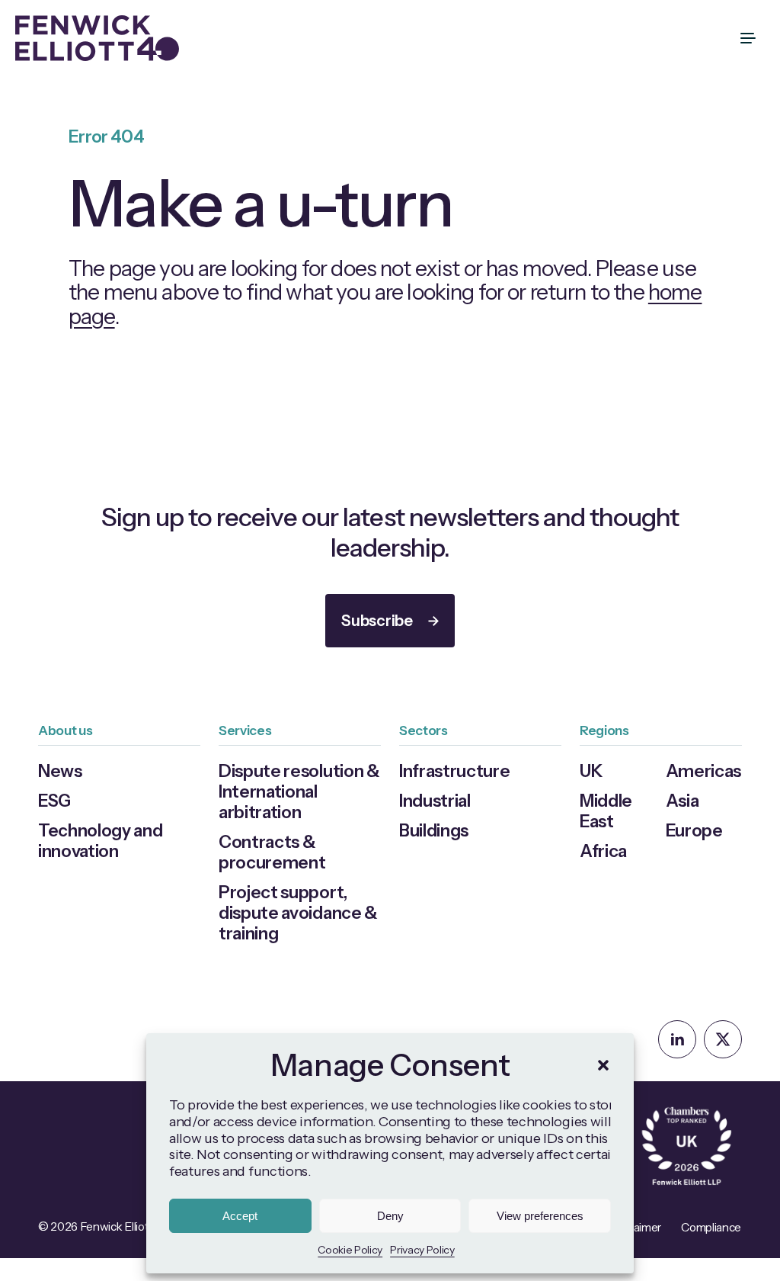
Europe (694, 830)
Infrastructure (454, 771)
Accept (239, 1215)
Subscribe (376, 621)
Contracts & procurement (272, 852)
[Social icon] (677, 1039)
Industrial (435, 800)
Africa (603, 851)
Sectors (423, 730)
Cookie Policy (350, 1250)
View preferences (540, 1215)
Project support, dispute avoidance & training (298, 912)
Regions (604, 730)
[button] (603, 1065)
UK (591, 771)
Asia (682, 800)
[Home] (97, 38)
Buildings (433, 830)
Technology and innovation (100, 841)
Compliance (711, 1227)
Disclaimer (635, 1227)
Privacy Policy (422, 1250)
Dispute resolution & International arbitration (299, 791)
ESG (54, 800)
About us (65, 730)
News (60, 771)
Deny (390, 1215)
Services (245, 730)
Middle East (606, 811)
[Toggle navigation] (749, 38)
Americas (703, 771)
